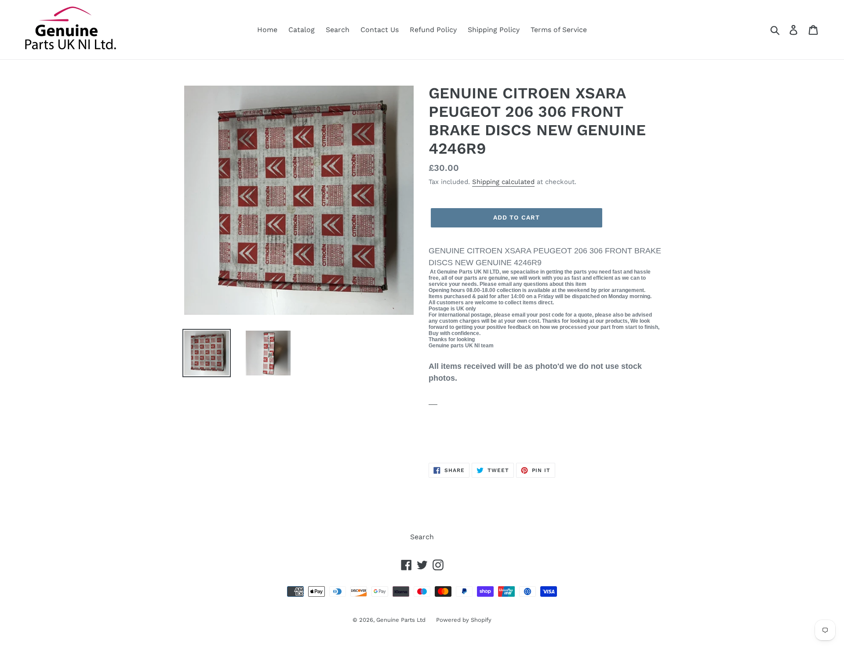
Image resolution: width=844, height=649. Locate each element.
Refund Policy (433, 29)
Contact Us (379, 29)
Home (267, 29)
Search (337, 29)
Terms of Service (559, 29)
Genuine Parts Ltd (401, 620)
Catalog (301, 29)
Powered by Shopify (463, 620)
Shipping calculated (503, 182)
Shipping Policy (494, 29)
